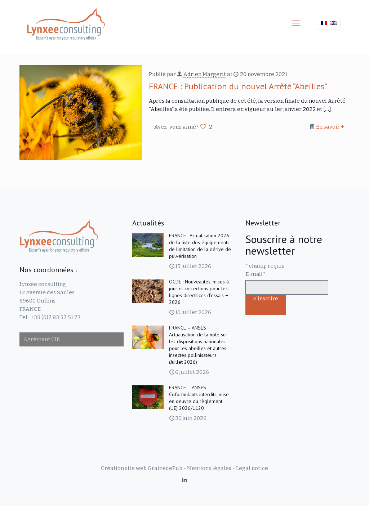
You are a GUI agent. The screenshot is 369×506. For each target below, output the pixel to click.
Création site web (124, 468)
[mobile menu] (296, 23)
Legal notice (252, 468)
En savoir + (330, 127)
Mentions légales (209, 468)
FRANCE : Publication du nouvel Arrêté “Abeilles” (238, 86)
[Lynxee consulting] (66, 23)
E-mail (255, 274)
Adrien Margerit (204, 74)
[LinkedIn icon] (184, 480)
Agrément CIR (41, 339)
